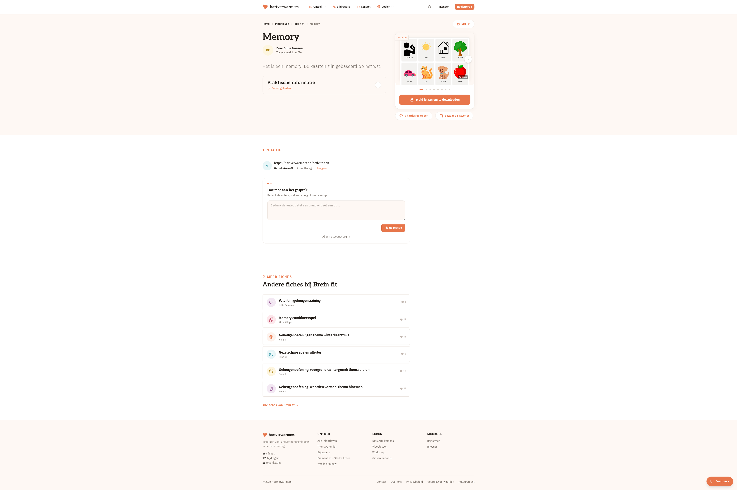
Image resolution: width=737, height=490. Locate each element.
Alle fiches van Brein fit (279, 405)
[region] (434, 63)
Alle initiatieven (327, 441)
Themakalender (326, 446)
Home (266, 24)
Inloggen (444, 6)
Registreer (433, 441)
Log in (346, 236)
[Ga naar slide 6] (442, 90)
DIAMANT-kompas (383, 441)
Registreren (464, 6)
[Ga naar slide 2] (426, 90)
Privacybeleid (414, 481)
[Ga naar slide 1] (421, 90)
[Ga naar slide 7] (446, 90)
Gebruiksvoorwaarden (440, 481)
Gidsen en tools (382, 458)
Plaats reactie (393, 227)
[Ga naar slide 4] (434, 90)
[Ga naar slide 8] (449, 90)
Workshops (379, 452)
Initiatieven (282, 24)
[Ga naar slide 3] (430, 90)
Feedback (722, 481)
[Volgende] (468, 59)
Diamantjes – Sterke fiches (333, 458)
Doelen (386, 6)
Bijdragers (343, 6)
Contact (365, 6)
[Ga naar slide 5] (438, 90)
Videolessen (379, 446)
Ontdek (317, 6)
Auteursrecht (466, 481)
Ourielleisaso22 (283, 168)
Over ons (396, 481)
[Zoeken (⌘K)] (429, 6)
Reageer (322, 168)
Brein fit (299, 24)
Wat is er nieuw (326, 464)
